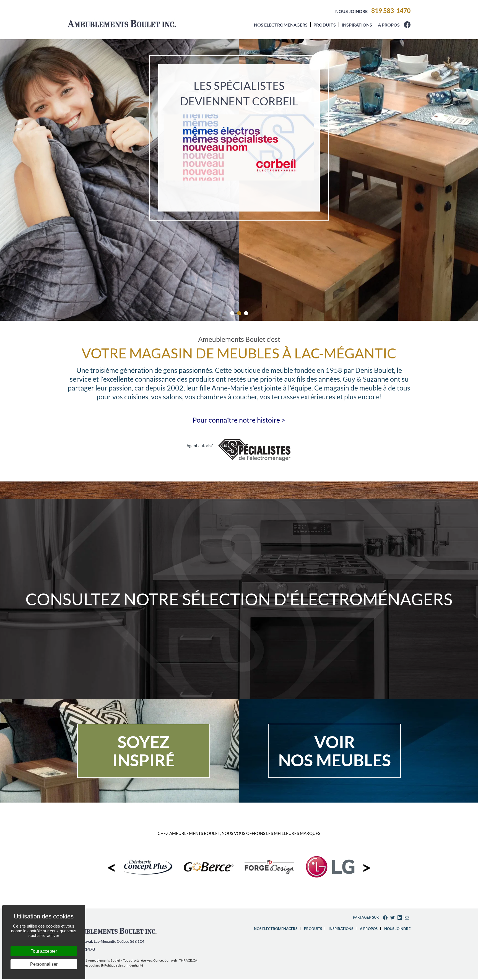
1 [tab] (232, 313)
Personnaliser (44, 964)
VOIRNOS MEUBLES (334, 751)
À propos (389, 24)
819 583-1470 (391, 10)
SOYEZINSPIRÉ (143, 751)
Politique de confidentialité (123, 965)
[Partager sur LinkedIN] (399, 917)
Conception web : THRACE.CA (175, 960)
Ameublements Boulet (104, 960)
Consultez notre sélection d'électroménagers (239, 599)
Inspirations (357, 24)
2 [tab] (239, 313)
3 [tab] (246, 313)
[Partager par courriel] (407, 917)
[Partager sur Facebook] (385, 917)
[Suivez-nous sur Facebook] (407, 26)
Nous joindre (351, 11)
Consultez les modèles (239, 275)
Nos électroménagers (281, 24)
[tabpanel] (239, 179)
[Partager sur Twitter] (392, 917)
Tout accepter (44, 951)
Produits (324, 24)
